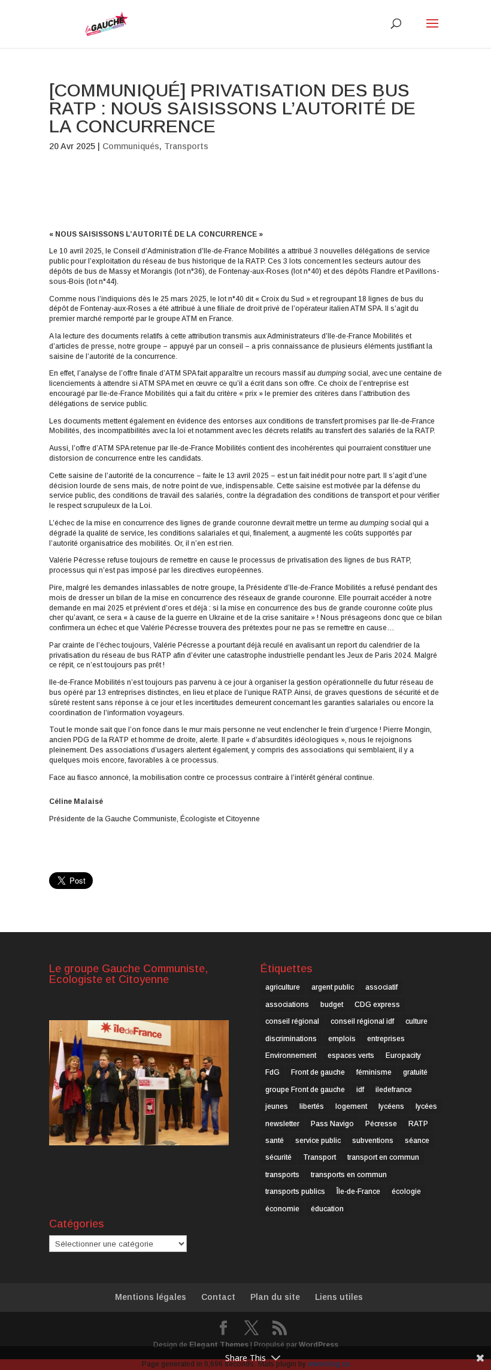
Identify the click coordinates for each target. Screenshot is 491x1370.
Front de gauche (318, 1072)
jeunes (276, 1106)
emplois (342, 1039)
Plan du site (275, 1297)
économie (282, 1209)
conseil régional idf (362, 1021)
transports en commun (349, 1175)
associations (287, 1004)
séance (417, 1140)
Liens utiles (339, 1297)
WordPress (318, 1345)
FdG (272, 1072)
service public (318, 1140)
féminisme (374, 1072)
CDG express (377, 1004)
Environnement (290, 1055)
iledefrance (393, 1089)
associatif (381, 987)
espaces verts (351, 1055)
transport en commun (383, 1157)
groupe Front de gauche (305, 1089)
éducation (327, 1209)
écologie (406, 1191)
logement (351, 1106)
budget (331, 1004)
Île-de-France (358, 1191)
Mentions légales (150, 1297)
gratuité (415, 1072)
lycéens (391, 1106)
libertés (311, 1106)
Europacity (403, 1055)
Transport (319, 1157)
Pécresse (381, 1124)
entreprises (386, 1039)
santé (274, 1140)
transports (282, 1175)
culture (416, 1021)
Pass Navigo (332, 1124)
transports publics (295, 1191)
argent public (332, 987)
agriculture (282, 987)
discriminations (291, 1039)
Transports (186, 146)
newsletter (282, 1124)
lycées (426, 1106)
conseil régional (292, 1021)
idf (360, 1089)
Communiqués (130, 146)
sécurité (278, 1157)
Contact (218, 1297)
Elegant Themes (218, 1345)
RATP (418, 1124)
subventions (372, 1140)
